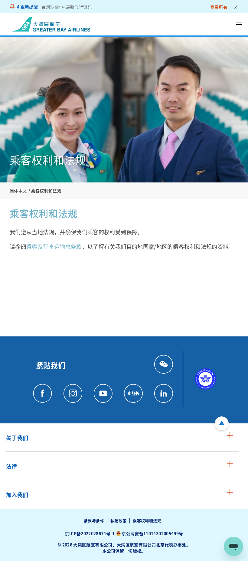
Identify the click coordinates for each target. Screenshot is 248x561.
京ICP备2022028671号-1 (89, 533)
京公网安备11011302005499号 (152, 533)
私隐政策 (118, 520)
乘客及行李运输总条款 (54, 246)
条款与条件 (94, 520)
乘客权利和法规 (147, 520)
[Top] (222, 423)
